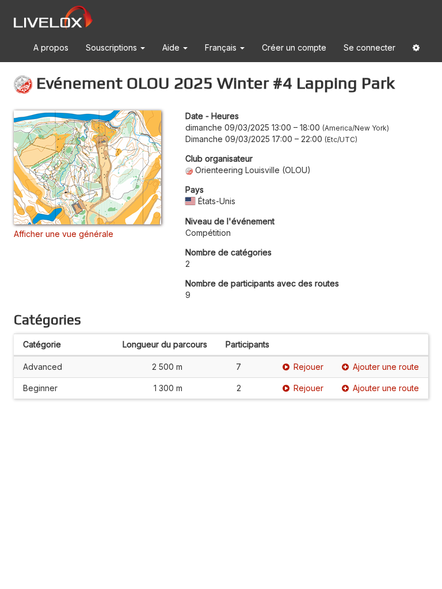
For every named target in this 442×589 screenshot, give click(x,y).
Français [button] (222, 47)
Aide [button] (172, 47)
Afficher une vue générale (63, 234)
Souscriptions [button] (112, 47)
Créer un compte (294, 47)
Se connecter (369, 47)
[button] (416, 49)
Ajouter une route (386, 367)
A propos (50, 47)
